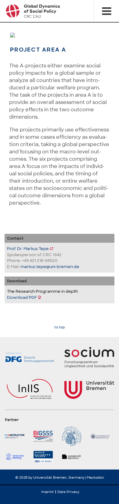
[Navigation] (106, 11)
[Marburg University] (17, 457)
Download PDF (22, 297)
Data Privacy (68, 492)
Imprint (47, 492)
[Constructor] (17, 436)
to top (59, 327)
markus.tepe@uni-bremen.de (49, 266)
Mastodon (95, 477)
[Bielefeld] (74, 457)
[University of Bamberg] (74, 436)
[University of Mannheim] (102, 436)
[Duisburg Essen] (45, 457)
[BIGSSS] (45, 436)
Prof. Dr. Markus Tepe (28, 248)
